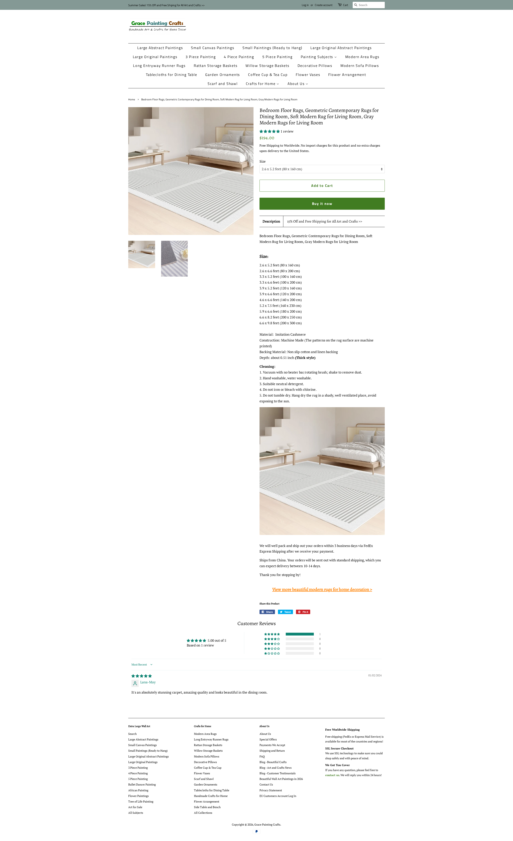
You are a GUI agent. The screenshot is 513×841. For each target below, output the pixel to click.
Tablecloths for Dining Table (171, 74)
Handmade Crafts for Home (211, 796)
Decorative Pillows (315, 65)
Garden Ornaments (222, 74)
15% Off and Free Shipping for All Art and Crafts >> (324, 221)
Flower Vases (308, 74)
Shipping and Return (272, 750)
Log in (305, 5)
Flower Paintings (138, 796)
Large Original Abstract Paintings (341, 47)
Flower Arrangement (347, 74)
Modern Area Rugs (362, 56)
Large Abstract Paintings (160, 47)
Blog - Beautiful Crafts (273, 762)
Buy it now (322, 203)
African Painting (138, 790)
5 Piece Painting (277, 56)
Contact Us (266, 784)
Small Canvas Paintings (212, 47)
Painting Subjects (317, 56)
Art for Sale (135, 807)
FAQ (262, 756)
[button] (270, 131)
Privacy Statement (271, 790)
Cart (345, 5)
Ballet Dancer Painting (142, 784)
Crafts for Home (261, 83)
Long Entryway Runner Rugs (159, 65)
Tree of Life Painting (140, 801)
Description (271, 221)
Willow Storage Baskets (267, 65)
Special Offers (268, 739)
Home (131, 99)
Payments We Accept (272, 745)
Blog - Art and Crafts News (276, 767)
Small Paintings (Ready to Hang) (272, 47)
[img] (141, 676)
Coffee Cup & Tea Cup (268, 74)
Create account (323, 5)
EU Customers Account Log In (278, 796)
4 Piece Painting (239, 56)
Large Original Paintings (155, 56)
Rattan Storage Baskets (215, 65)
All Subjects (135, 813)
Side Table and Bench (207, 807)
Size (263, 161)
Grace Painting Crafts (267, 824)
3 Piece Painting (201, 56)
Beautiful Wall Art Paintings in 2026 (281, 779)
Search (132, 734)
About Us (297, 83)
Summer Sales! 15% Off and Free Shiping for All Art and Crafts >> (166, 5)
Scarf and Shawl (223, 83)
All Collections (203, 813)
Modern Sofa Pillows (359, 65)
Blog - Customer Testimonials (278, 773)
